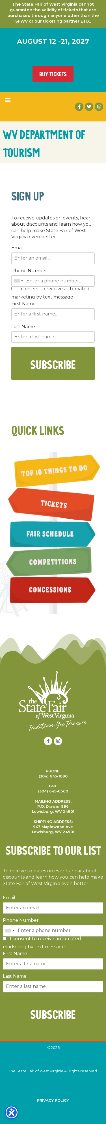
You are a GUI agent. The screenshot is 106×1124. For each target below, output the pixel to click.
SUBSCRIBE (53, 363)
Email (17, 248)
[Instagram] (99, 107)
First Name (23, 304)
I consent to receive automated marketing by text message (50, 293)
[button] (7, 99)
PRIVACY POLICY (53, 1100)
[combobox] (18, 281)
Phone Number (29, 271)
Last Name (23, 326)
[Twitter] (89, 107)
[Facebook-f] (79, 107)
